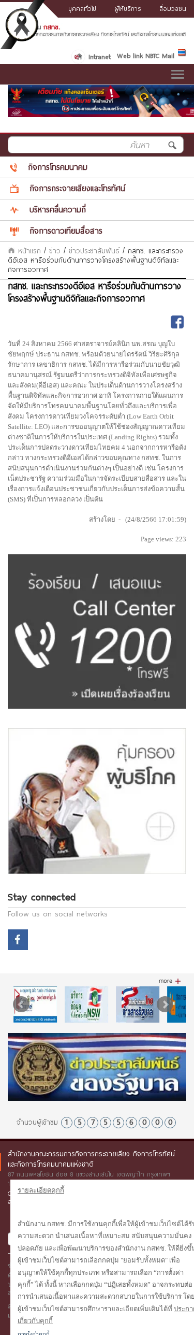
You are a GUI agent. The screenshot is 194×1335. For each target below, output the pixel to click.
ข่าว (55, 251)
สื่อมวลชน (172, 8)
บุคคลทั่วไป (82, 8)
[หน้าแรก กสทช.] (97, 34)
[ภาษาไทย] (182, 54)
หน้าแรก (28, 251)
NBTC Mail (159, 55)
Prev (21, 1004)
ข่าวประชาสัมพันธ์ (94, 251)
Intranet (99, 56)
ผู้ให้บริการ (127, 8)
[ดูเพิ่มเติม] (170, 981)
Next (165, 1004)
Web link (130, 55)
